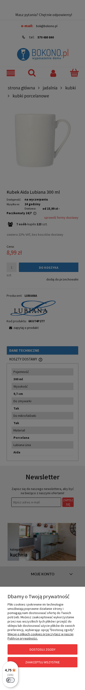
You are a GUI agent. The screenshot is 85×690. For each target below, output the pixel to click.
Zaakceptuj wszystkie (42, 662)
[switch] (10, 680)
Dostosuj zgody (42, 649)
